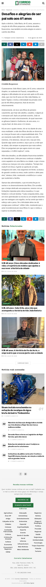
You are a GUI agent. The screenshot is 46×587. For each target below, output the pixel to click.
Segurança (38, 537)
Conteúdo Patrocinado (8, 530)
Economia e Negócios (8, 548)
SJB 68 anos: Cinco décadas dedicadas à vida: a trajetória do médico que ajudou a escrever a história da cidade (21, 266)
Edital (8, 552)
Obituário (38, 518)
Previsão (38, 529)
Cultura (8, 542)
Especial (9, 10)
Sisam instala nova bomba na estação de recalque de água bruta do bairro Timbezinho (16, 410)
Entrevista (23, 521)
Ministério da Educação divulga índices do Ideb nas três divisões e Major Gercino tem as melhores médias (25, 425)
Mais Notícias (23, 547)
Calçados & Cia (8, 521)
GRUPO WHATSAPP (23, 505)
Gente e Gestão (23, 535)
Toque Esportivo (38, 545)
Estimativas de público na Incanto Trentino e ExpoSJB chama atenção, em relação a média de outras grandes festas (26, 456)
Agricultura (8, 513)
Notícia (38, 516)
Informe (23, 541)
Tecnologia (38, 543)
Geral (23, 538)
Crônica (8, 534)
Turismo (38, 551)
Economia (8, 544)
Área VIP (8, 516)
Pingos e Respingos (38, 522)
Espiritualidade (23, 527)
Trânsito (38, 548)
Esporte (23, 530)
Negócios (38, 513)
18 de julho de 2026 (10, 271)
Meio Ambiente (23, 549)
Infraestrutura (23, 544)
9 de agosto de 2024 (35, 38)
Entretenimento (23, 518)
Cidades (8, 524)
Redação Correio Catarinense (14, 38)
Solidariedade (38, 540)
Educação (23, 513)
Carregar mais (23, 363)
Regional (38, 531)
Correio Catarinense (21, 579)
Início (3, 10)
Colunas (8, 527)
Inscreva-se (23, 500)
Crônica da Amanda (8, 538)
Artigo (8, 518)
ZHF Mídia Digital (29, 583)
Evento (23, 532)
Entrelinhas (23, 516)
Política (38, 526)
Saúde (38, 534)
